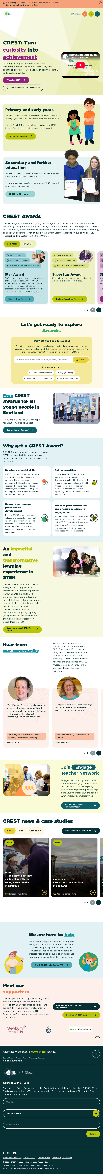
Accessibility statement (62, 1158)
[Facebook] (3, 1153)
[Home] (7, 14)
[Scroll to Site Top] (96, 1054)
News (10, 831)
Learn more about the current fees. (22, 5)
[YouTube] (14, 1153)
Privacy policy (44, 1158)
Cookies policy (29, 1158)
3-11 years (12, 244)
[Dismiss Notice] (100, 2)
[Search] (91, 14)
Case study (35, 831)
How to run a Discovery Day (39, 378)
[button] (88, 73)
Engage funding (66, 373)
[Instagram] (8, 1153)
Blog (21, 831)
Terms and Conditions (12, 1158)
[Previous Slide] (92, 309)
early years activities (69, 378)
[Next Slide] (98, 309)
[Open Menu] (97, 14)
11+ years (28, 244)
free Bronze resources (42, 373)
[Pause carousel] (97, 1038)
